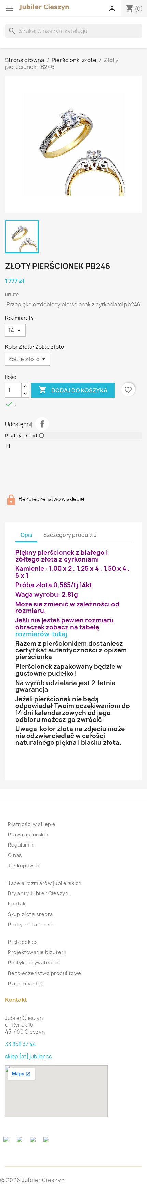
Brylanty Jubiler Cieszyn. (39, 893)
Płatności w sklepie (32, 824)
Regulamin (21, 844)
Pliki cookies (23, 942)
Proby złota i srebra (32, 924)
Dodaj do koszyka (73, 390)
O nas (15, 855)
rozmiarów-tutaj (41, 634)
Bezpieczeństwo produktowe (44, 973)
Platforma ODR (26, 983)
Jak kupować (23, 865)
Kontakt (18, 903)
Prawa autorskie (28, 834)
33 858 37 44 (20, 1044)
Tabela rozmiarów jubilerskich (45, 883)
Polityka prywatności (33, 962)
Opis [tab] (26, 535)
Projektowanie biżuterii (37, 952)
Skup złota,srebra (30, 914)
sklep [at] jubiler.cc (28, 1056)
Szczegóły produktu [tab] (70, 535)
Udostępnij (42, 424)
